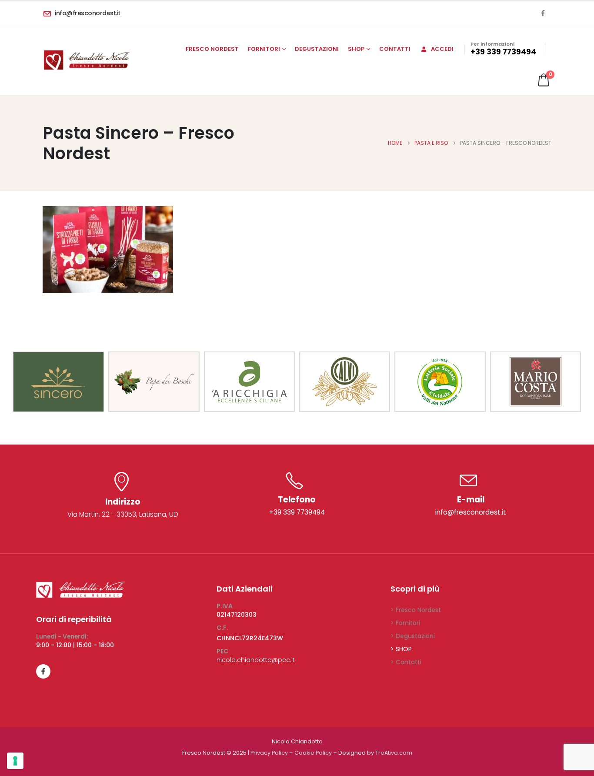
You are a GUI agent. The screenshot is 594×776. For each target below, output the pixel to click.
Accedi (442, 49)
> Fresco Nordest (415, 609)
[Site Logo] (86, 60)
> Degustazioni (412, 636)
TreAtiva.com (393, 752)
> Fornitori (405, 623)
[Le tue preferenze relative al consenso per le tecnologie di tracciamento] (15, 761)
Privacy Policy (269, 752)
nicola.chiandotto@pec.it (256, 660)
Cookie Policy (313, 752)
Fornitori (264, 49)
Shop (356, 49)
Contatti (394, 49)
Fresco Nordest (212, 49)
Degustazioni (317, 49)
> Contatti (405, 662)
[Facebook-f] (43, 671)
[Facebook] (542, 13)
